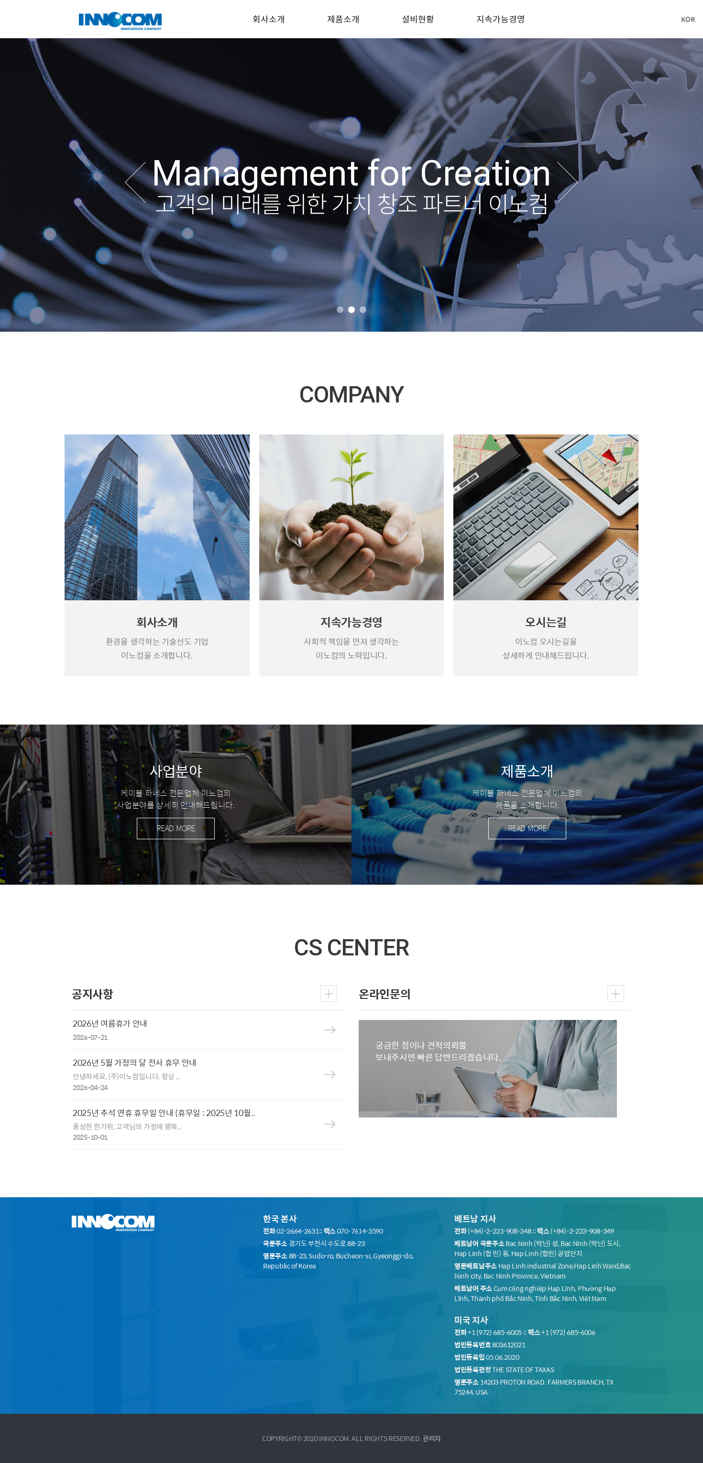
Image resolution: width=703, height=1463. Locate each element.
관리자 (432, 1438)
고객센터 (269, 57)
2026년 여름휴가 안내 (110, 1023)
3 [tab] (363, 309)
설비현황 (418, 18)
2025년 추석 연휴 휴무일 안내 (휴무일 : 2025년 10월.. (164, 1112)
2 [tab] (351, 309)
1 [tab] (340, 309)
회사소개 (269, 18)
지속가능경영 (500, 18)
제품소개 (343, 18)
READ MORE (175, 828)
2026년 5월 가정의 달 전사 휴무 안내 (135, 1062)
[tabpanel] (351, 185)
